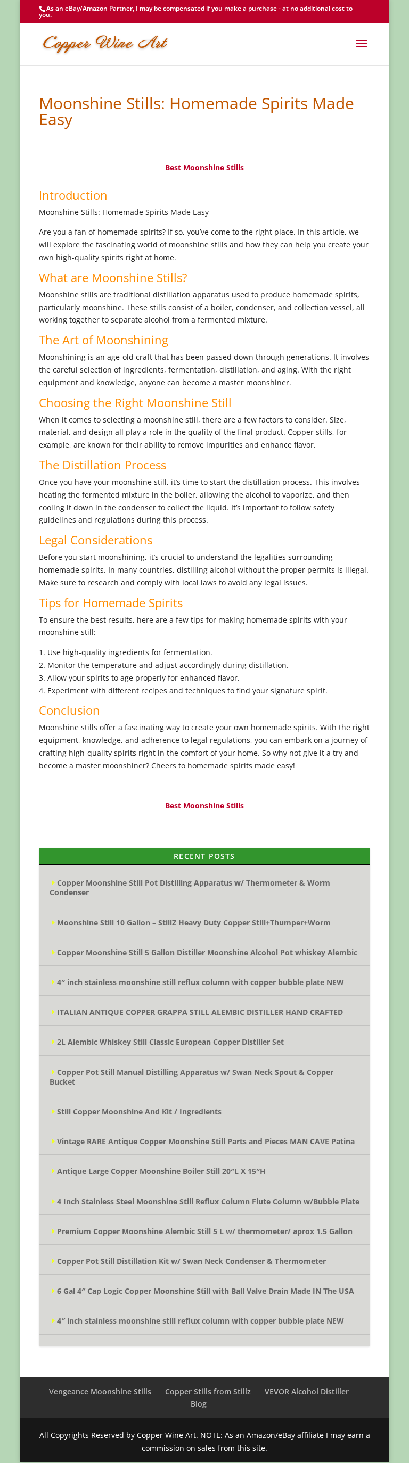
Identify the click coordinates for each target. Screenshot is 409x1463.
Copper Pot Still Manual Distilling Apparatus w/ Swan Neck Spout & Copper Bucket (191, 1077)
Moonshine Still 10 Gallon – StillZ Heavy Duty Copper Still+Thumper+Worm (194, 923)
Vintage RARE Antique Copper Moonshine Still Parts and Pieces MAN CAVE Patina (206, 1141)
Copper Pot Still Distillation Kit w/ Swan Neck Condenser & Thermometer (191, 1261)
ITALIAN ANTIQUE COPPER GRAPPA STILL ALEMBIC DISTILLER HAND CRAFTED (200, 1012)
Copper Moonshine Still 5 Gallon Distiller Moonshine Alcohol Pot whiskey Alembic (207, 952)
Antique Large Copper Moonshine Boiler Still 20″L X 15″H (161, 1171)
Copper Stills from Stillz (208, 1391)
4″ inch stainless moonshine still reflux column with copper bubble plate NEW (200, 982)
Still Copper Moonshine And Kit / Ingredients (139, 1111)
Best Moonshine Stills (204, 167)
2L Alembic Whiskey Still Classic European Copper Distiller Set (170, 1042)
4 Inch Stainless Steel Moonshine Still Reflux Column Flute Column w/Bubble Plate (208, 1201)
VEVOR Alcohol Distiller (307, 1391)
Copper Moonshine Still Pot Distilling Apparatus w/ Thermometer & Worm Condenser (190, 887)
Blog (199, 1404)
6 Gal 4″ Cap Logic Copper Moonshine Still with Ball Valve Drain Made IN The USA (205, 1291)
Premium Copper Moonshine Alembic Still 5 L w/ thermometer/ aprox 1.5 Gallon (205, 1231)
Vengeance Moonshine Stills (100, 1391)
